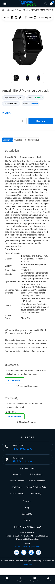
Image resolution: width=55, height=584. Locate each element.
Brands (27, 520)
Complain (27, 501)
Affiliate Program (17, 481)
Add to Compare (44, 17)
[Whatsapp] (16, 552)
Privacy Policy (36, 474)
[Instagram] (38, 552)
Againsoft (27, 564)
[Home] (3, 10)
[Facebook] (24, 552)
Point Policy (36, 493)
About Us (17, 474)
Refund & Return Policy (36, 487)
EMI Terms (17, 487)
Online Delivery (17, 493)
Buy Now (40, 121)
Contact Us (27, 514)
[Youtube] (31, 552)
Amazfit (34, 104)
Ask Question (14, 380)
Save (30, 17)
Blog (27, 507)
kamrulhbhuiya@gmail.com (27, 547)
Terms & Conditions (36, 481)
